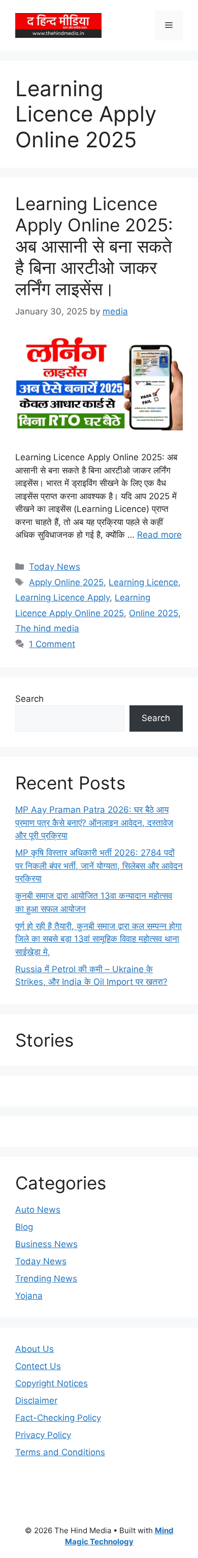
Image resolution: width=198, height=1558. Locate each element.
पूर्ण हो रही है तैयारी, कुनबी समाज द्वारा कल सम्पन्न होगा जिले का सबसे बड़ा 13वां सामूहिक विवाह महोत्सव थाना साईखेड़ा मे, (98, 939)
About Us (34, 1349)
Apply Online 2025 (66, 582)
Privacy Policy (43, 1435)
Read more (159, 535)
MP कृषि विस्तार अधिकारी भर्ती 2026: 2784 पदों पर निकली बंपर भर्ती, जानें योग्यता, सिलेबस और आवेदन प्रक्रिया (99, 866)
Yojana (29, 1296)
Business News (46, 1244)
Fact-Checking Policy (58, 1418)
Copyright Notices (51, 1383)
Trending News (46, 1278)
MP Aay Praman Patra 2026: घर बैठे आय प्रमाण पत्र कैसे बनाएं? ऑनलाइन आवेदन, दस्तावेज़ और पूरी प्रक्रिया (94, 823)
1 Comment (52, 644)
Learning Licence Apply (62, 597)
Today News (54, 567)
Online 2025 (153, 613)
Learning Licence (143, 582)
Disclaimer (36, 1400)
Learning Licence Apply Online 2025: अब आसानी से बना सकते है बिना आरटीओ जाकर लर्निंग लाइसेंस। (94, 246)
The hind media (47, 628)
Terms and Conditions (60, 1452)
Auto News (37, 1210)
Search (29, 699)
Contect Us (38, 1366)
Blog (24, 1227)
